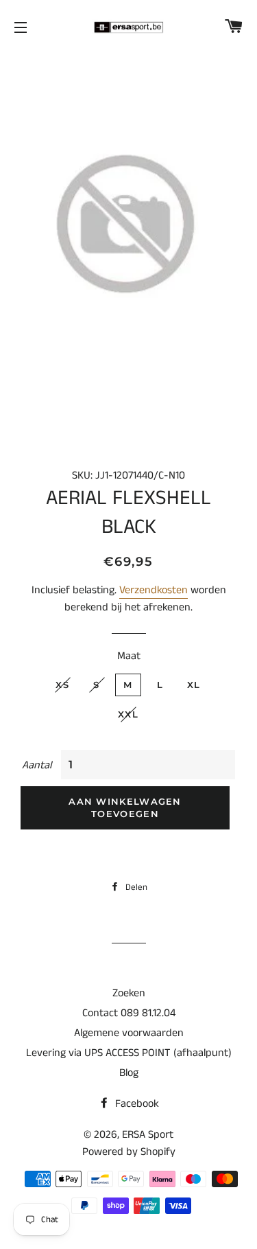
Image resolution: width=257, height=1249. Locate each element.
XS (62, 684)
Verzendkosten (153, 590)
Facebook (135, 1104)
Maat (128, 656)
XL (194, 684)
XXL (128, 714)
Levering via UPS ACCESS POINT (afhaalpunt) (129, 1053)
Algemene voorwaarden (129, 1033)
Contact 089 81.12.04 (128, 1013)
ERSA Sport (147, 1135)
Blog (128, 1073)
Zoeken (128, 993)
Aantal (36, 765)
